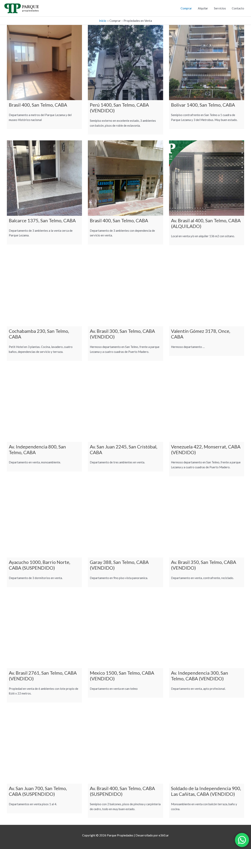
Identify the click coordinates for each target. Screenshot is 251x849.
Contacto (238, 8)
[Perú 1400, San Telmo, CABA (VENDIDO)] (125, 62)
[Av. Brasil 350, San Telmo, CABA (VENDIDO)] (206, 519)
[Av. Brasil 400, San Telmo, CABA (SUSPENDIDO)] (125, 746)
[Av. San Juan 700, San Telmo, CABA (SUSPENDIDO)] (44, 746)
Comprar (186, 8)
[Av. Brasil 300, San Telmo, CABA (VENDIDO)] (125, 288)
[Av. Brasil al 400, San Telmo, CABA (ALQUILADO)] (206, 178)
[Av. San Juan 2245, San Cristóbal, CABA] (125, 404)
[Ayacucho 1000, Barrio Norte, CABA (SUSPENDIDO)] (44, 519)
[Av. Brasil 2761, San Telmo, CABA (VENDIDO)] (44, 630)
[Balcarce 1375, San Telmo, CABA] (44, 178)
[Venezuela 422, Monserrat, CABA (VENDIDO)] (206, 404)
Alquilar (203, 8)
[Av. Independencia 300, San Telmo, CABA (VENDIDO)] (206, 630)
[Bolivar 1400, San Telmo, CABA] (206, 62)
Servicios (220, 8)
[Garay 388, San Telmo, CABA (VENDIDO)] (125, 519)
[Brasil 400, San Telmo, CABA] (44, 62)
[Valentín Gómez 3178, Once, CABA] (206, 288)
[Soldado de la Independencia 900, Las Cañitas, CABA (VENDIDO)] (206, 746)
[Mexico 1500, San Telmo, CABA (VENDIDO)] (125, 630)
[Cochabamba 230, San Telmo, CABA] (44, 288)
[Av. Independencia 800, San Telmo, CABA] (44, 404)
